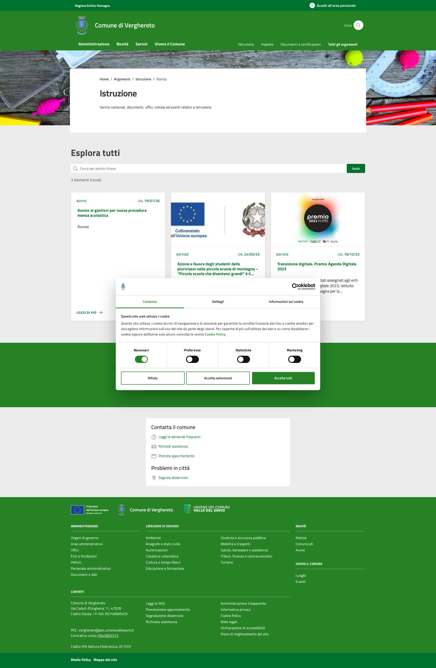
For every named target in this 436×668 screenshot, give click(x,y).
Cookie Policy (215, 334)
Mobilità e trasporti (235, 544)
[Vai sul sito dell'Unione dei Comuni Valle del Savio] (206, 509)
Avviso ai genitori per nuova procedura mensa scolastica (111, 213)
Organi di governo (84, 537)
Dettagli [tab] (218, 301)
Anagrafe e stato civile (163, 544)
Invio (356, 168)
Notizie (301, 537)
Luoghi (301, 575)
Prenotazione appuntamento (168, 609)
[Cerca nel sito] (358, 25)
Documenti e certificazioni (301, 44)
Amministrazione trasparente (243, 603)
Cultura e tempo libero (163, 562)
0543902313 (108, 635)
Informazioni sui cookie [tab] (286, 301)
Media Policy (81, 659)
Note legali (229, 621)
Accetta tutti (283, 378)
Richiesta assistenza (161, 621)
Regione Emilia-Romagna (92, 5)
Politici (76, 562)
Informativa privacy (236, 609)
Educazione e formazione (165, 568)
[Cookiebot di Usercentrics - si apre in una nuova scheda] (295, 286)
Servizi (142, 44)
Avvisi (300, 550)
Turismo (227, 562)
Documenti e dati (84, 574)
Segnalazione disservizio (164, 615)
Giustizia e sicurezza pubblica (243, 537)
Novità (122, 44)
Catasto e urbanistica (162, 556)
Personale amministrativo (91, 568)
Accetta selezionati (218, 378)
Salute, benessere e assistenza (244, 550)
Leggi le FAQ (155, 603)
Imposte (267, 44)
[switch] (192, 359)
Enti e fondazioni (84, 556)
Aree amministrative (87, 544)
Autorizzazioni (157, 550)
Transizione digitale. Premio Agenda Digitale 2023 (316, 266)
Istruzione (246, 44)
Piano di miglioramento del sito (244, 634)
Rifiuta (153, 378)
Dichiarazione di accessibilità (243, 628)
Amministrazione (94, 44)
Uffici (75, 550)
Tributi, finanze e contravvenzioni (246, 556)
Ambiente (153, 537)
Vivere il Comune (170, 44)
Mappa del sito (105, 659)
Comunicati (304, 544)
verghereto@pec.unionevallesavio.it (106, 630)
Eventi (301, 581)
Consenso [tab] (150, 301)
